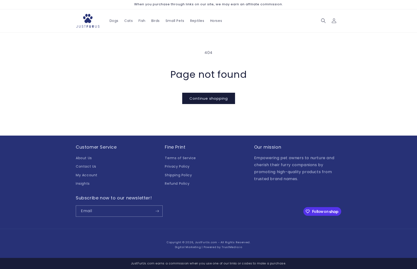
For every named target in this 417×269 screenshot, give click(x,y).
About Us (84, 158)
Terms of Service (180, 158)
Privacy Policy (177, 166)
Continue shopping (208, 98)
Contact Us (86, 166)
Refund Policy (177, 183)
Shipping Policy (178, 175)
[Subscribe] (157, 211)
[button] (323, 20)
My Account (86, 175)
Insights (83, 183)
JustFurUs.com (206, 242)
